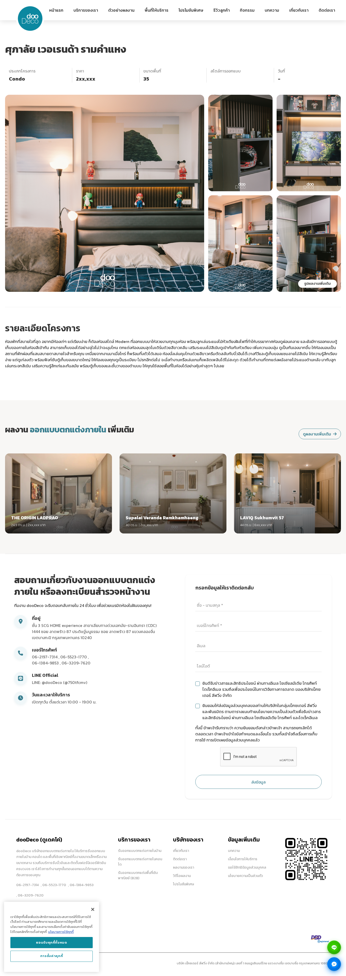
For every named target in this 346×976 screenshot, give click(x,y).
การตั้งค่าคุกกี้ (51, 956)
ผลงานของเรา (183, 867)
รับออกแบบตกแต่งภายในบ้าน (139, 850)
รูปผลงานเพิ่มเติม (317, 283)
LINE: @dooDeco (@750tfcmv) (59, 682)
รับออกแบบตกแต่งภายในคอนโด (140, 861)
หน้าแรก (56, 10)
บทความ (272, 10)
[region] (51, 937)
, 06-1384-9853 (80, 885)
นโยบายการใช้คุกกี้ (61, 931)
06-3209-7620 (76, 663)
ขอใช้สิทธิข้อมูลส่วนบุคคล (247, 867)
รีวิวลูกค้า (221, 10)
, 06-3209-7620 (30, 895)
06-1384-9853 (46, 663)
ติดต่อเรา (327, 10)
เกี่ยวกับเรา (299, 10)
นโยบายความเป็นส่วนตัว (245, 875)
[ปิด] (92, 909)
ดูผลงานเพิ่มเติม (317, 434)
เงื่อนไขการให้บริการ (242, 859)
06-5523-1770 (74, 657)
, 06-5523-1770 (53, 885)
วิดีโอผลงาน (182, 875)
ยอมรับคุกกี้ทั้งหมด (51, 942)
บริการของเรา (85, 10)
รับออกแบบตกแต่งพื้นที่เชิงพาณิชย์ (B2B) (138, 875)
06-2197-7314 (45, 657)
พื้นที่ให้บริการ (156, 10)
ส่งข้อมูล (258, 782)
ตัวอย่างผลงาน (121, 10)
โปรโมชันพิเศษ (191, 10)
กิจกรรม (247, 10)
